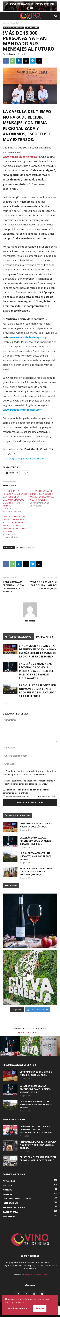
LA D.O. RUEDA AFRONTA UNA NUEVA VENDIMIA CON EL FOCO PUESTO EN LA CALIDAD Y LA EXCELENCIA (38, 691)
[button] (5, 16)
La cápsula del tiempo (25, 547)
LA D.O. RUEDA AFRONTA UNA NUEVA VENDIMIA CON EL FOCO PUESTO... (36, 856)
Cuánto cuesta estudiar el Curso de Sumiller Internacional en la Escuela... (37, 1129)
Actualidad (14, 23)
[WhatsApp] (12, 61)
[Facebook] (6, 61)
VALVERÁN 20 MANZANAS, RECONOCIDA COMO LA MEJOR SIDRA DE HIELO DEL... (35, 840)
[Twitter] (34, 1294)
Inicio (5, 23)
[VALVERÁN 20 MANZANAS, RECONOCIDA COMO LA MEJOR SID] (30, 921)
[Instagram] (26, 1294)
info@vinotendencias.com (36, 1274)
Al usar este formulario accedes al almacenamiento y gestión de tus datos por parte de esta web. (30, 782)
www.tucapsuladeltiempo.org (21, 156)
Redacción (10, 54)
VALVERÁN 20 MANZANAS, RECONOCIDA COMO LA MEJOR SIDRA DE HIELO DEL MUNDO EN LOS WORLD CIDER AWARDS (36, 671)
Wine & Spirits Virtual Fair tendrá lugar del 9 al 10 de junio (43, 585)
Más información (17, 1308)
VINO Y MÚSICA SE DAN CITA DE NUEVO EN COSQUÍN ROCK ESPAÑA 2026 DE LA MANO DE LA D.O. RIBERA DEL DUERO (37, 651)
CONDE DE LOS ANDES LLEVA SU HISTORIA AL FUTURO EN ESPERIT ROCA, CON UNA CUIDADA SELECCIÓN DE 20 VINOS (15, 524)
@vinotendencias (30, 1032)
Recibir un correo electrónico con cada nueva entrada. (30, 796)
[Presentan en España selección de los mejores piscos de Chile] (10, 1161)
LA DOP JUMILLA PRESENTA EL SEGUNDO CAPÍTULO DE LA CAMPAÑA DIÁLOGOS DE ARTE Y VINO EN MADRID (15, 498)
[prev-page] (5, 703)
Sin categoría (32, 28)
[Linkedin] (19, 61)
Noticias (19, 28)
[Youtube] (42, 1294)
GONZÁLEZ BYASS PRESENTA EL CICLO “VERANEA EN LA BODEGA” (13, 587)
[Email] (26, 61)
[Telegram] (33, 61)
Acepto (39, 1308)
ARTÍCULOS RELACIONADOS (19, 636)
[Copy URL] (39, 61)
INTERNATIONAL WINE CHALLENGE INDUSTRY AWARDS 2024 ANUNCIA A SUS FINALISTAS (42, 495)
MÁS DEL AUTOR (44, 636)
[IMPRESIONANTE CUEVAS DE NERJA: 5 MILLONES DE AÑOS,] (30, 977)
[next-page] (9, 703)
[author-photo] (30, 616)
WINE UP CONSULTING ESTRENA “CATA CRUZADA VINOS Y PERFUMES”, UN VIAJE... (36, 871)
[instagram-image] (10, 1046)
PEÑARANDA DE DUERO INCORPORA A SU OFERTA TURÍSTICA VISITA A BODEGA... (38, 1144)
